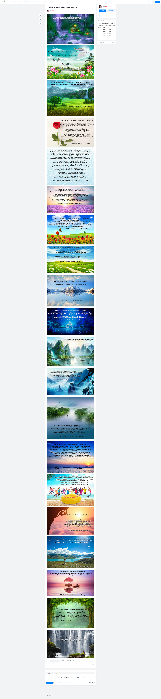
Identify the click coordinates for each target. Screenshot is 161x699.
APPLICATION (43, 1)
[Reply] (40, 19)
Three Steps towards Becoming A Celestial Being (106, 25)
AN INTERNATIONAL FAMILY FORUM (31, 1)
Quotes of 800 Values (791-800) (104, 27)
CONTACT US (51, 1)
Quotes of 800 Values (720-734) (104, 37)
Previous (102, 42)
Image (49, 673)
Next (113, 42)
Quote (53, 673)
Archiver (44, 695)
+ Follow (102, 10)
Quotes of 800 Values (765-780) (104, 31)
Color (48, 673)
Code (54, 673)
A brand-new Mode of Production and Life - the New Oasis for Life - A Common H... (106, 23)
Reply (48, 664)
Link (51, 673)
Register (157, 1)
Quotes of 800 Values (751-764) (104, 33)
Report (93, 664)
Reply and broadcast (57, 682)
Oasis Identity (81, 677)
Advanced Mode (91, 673)
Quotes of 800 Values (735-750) (104, 35)
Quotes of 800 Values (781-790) (104, 29)
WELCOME (13, 1)
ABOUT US (19, 1)
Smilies (56, 673)
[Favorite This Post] (40, 23)
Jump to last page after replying (68, 682)
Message (111, 10)
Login (153, 1)
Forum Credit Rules (91, 682)
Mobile (48, 695)
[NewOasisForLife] (5, 2)
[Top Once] (40, 15)
